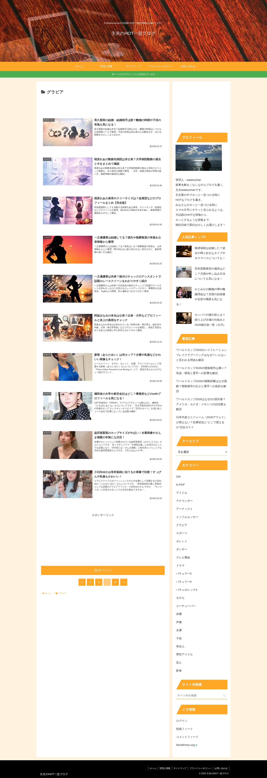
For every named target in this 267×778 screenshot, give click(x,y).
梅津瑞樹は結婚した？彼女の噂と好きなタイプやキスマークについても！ (210, 253)
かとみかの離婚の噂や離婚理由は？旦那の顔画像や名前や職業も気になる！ (200, 297)
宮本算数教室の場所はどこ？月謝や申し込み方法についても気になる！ (210, 273)
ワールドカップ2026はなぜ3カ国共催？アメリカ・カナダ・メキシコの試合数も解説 (201, 404)
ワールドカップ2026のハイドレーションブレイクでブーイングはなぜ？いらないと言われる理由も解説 (201, 355)
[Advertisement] (103, 104)
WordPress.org (185, 745)
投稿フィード (184, 728)
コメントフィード (187, 736)
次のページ (103, 570)
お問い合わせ (221, 768)
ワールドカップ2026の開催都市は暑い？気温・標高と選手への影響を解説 (201, 370)
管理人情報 (164, 768)
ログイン (181, 720)
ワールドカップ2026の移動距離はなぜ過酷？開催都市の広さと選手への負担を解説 (201, 386)
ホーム (153, 768)
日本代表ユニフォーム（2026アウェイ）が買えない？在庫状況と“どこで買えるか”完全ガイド (201, 422)
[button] (224, 695)
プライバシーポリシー (200, 768)
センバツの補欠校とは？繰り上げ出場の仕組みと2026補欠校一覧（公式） (210, 319)
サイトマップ (180, 768)
